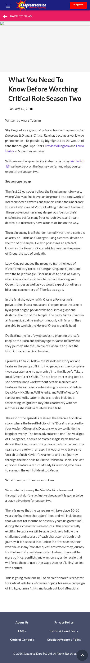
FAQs (22, 631)
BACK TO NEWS (17, 16)
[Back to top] (82, 655)
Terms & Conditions (64, 631)
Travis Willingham (57, 146)
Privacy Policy (63, 622)
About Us (21, 622)
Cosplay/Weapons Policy (64, 639)
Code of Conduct (22, 639)
